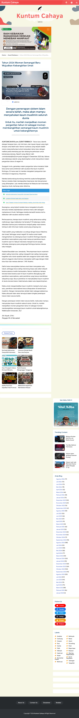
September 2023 (61, 572)
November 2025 (61, 503)
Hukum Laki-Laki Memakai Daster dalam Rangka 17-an (71, 464)
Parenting (72, 643)
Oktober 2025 (60, 505)
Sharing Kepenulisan (70, 653)
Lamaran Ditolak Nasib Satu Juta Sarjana (17, 198)
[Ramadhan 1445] (66, 414)
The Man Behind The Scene (71, 446)
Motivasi (60, 662)
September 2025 (61, 508)
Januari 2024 (60, 561)
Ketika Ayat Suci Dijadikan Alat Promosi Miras (9, 387)
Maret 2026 (59, 492)
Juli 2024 (59, 545)
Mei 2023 (59, 582)
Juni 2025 (59, 516)
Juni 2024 (59, 548)
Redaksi (58, 703)
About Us (21, 703)
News (70, 639)
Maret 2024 (59, 556)
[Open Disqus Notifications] (66, 3)
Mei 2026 (59, 487)
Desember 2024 (61, 532)
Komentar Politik (59, 658)
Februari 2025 (60, 527)
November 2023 (61, 566)
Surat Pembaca (8, 77)
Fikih (58, 648)
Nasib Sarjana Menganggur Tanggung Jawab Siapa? (24, 370)
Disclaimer (46, 703)
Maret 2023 (59, 587)
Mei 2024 (59, 550)
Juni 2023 (59, 580)
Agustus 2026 (60, 479)
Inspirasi (60, 653)
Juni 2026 (59, 484)
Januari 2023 (60, 593)
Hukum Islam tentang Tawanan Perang (71, 455)
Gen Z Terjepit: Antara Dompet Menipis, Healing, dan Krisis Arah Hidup (25, 202)
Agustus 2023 (60, 574)
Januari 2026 (60, 497)
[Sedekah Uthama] (25, 39)
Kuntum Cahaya (39, 713)
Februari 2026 (60, 495)
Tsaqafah (71, 663)
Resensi (71, 651)
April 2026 (59, 489)
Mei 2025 (59, 519)
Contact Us (33, 703)
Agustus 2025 (60, 511)
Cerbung (60, 639)
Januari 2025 (60, 529)
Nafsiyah (71, 636)
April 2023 (59, 585)
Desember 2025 (61, 500)
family (59, 646)
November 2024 (61, 535)
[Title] (39, 15)
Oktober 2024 (60, 537)
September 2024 (61, 540)
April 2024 (59, 553)
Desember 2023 (61, 564)
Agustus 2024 (60, 542)
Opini (70, 641)
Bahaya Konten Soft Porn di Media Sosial (70, 438)
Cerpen (59, 641)
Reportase (72, 648)
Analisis (59, 636)
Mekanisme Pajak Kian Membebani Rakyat (25, 386)
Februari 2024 (60, 558)
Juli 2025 (59, 513)
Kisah (59, 655)
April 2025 (59, 521)
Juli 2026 (59, 482)
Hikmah (59, 651)
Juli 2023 (58, 577)
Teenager (72, 660)
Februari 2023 (60, 590)
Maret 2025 (59, 524)
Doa (58, 643)
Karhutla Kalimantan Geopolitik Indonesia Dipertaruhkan (21, 194)
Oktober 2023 (60, 569)
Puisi (70, 646)
